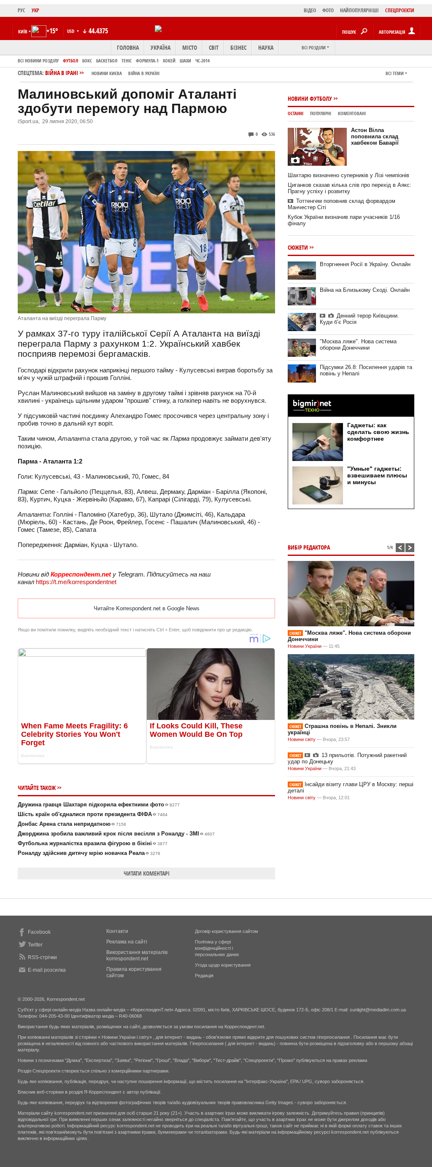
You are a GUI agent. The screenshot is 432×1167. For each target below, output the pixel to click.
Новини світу (302, 739)
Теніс (127, 60)
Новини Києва (107, 73)
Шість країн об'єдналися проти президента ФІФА (92, 814)
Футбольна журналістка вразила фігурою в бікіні (92, 843)
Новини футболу (310, 98)
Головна (128, 47)
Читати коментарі (147, 873)
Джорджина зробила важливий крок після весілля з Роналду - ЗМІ (116, 833)
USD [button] (71, 31)
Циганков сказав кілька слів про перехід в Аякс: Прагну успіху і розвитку (349, 188)
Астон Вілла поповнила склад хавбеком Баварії (375, 136)
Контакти (117, 931)
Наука (265, 47)
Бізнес (238, 47)
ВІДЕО (310, 10)
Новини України (304, 646)
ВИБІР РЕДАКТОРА (309, 547)
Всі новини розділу (38, 60)
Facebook (39, 932)
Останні (295, 113)
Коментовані (352, 113)
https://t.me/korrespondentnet (76, 581)
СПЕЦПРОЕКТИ (399, 10)
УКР (35, 10)
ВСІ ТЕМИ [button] (395, 73)
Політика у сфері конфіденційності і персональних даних (217, 948)
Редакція (204, 975)
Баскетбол (106, 60)
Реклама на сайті (126, 942)
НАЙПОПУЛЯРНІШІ (359, 10)
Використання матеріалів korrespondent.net (136, 955)
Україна (160, 47)
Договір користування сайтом (226, 931)
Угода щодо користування (223, 965)
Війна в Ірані (102, 73)
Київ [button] (22, 31)
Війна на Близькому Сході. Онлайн (365, 290)
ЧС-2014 (202, 60)
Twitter (35, 945)
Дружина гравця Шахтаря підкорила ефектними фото (99, 804)
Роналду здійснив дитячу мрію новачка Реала (89, 853)
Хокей (169, 60)
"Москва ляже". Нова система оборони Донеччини (358, 344)
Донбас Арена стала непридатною (72, 824)
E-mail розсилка (47, 970)
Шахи (185, 60)
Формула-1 (147, 60)
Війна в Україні (143, 73)
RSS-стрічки (42, 957)
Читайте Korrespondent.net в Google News (147, 608)
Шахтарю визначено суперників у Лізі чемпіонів (348, 175)
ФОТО (328, 10)
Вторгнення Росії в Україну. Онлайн (365, 264)
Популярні (320, 113)
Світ (214, 47)
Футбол (70, 60)
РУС (21, 10)
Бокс (87, 60)
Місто (189, 47)
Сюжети (298, 247)
